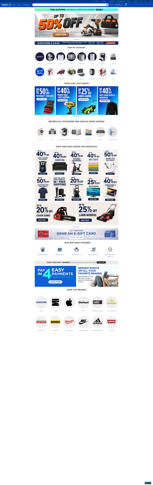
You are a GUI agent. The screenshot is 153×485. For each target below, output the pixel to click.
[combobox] (70, 4)
